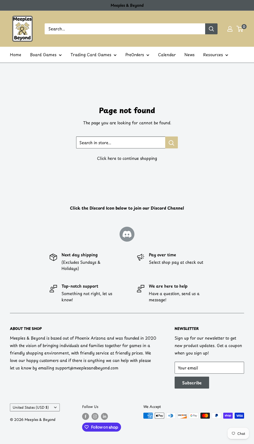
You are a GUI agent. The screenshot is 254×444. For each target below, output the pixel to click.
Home (15, 54)
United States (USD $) (31, 407)
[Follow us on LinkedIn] (104, 416)
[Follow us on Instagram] (95, 416)
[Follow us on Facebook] (85, 416)
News (189, 54)
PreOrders (134, 54)
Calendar (167, 54)
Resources (213, 54)
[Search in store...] (171, 142)
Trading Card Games (90, 54)
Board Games (43, 54)
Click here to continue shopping (127, 158)
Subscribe (192, 383)
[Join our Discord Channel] (127, 234)
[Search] (211, 28)
